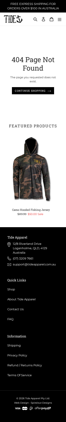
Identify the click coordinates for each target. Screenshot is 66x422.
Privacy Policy (17, 355)
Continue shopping (30, 90)
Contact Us (15, 309)
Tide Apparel (32, 398)
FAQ (10, 319)
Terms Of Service (19, 375)
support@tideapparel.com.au (34, 264)
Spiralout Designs (41, 402)
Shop (11, 289)
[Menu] (60, 19)
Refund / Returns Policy (24, 365)
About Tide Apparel (21, 299)
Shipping (14, 345)
